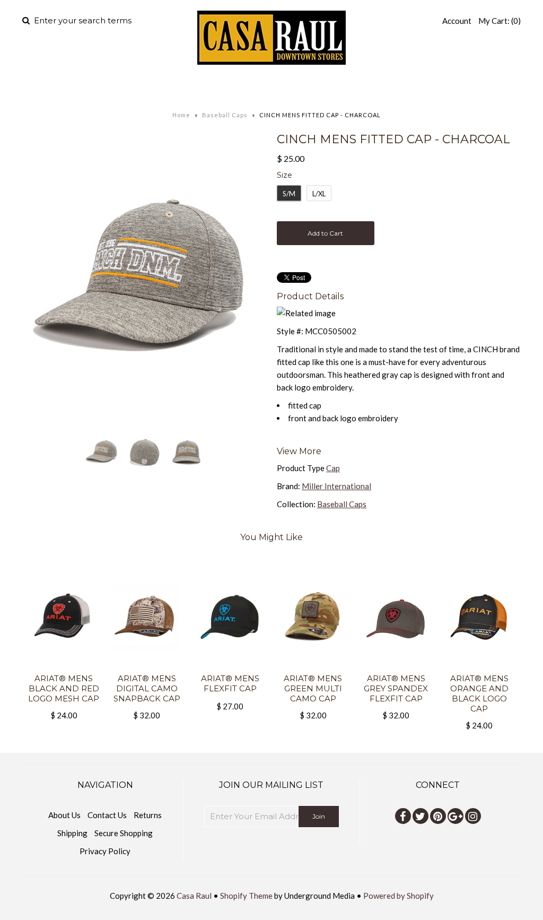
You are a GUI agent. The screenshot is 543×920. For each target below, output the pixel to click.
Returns (148, 815)
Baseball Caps (225, 114)
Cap (333, 468)
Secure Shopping (123, 833)
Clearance (383, 87)
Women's (251, 87)
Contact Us (107, 815)
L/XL (319, 193)
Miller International (336, 486)
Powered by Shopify (398, 895)
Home (143, 87)
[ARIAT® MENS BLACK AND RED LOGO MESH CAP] (64, 667)
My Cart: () (499, 20)
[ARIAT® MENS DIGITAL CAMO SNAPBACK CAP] (146, 667)
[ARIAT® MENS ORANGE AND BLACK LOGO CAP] (479, 667)
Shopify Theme (246, 895)
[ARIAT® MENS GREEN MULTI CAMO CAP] (313, 667)
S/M (289, 193)
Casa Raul (194, 895)
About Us (64, 815)
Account (456, 20)
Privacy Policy (105, 851)
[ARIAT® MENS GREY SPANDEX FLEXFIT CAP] (396, 667)
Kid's (314, 87)
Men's (187, 87)
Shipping (72, 833)
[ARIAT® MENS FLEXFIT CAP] (230, 667)
